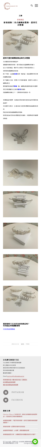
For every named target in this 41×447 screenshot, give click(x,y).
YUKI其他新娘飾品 (9, 329)
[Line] (35, 441)
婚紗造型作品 (16, 380)
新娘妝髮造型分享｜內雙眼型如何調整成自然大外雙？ (19, 434)
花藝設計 (24, 380)
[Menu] (35, 4)
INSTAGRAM (17, 392)
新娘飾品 (20, 19)
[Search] (31, 4)
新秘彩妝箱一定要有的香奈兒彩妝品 (14, 426)
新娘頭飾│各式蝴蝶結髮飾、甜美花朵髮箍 (20, 23)
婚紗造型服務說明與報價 (10, 385)
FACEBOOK (17, 399)
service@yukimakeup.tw (15, 376)
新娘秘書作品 (7, 380)
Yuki (27, 344)
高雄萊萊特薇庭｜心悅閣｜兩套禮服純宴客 (16, 430)
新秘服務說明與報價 (9, 382)
